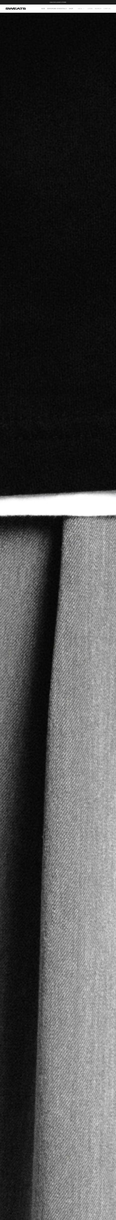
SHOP (71, 8)
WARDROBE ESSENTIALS (57, 8)
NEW (43, 8)
